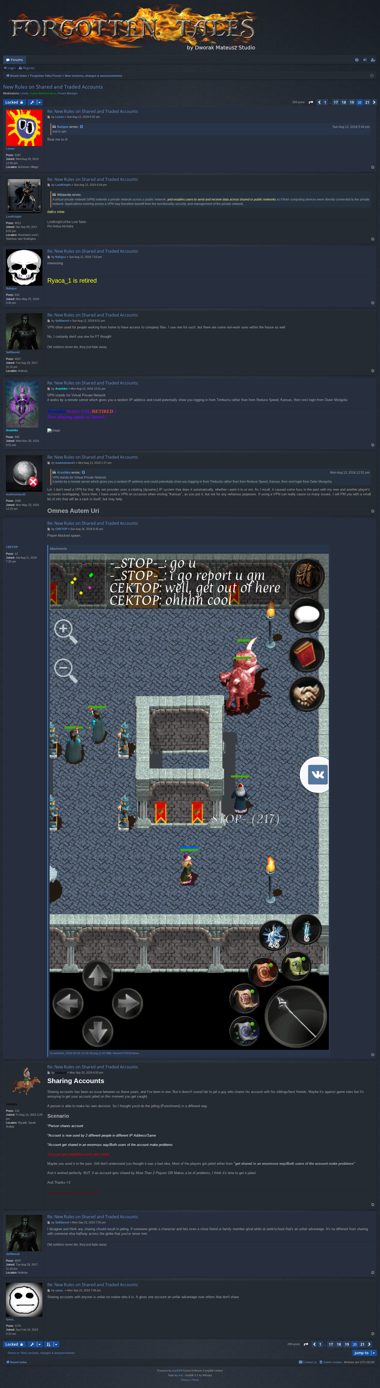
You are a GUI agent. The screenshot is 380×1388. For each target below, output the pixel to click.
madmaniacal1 (16, 494)
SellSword (13, 352)
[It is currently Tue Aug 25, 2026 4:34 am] (372, 76)
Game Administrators (43, 93)
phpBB (176, 1370)
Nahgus (63, 127)
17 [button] (336, 102)
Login (12, 68)
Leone (24, 93)
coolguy (11, 1104)
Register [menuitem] (374, 60)
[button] (311, 102)
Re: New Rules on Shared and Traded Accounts (92, 111)
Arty (180, 1375)
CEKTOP (12, 547)
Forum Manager (68, 93)
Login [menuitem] (366, 60)
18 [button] (344, 102)
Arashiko (12, 430)
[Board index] (132, 28)
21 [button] (367, 102)
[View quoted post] (81, 127)
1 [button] (325, 102)
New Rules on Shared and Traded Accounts (53, 86)
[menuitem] (357, 60)
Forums (17, 59)
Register (29, 68)
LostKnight (13, 216)
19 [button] (352, 102)
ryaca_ (10, 1319)
